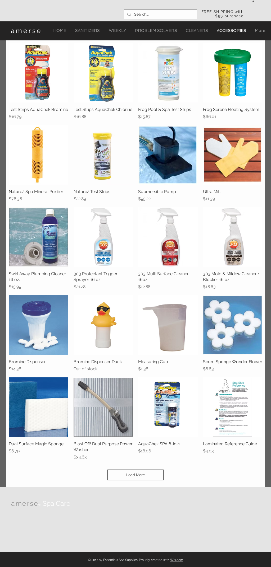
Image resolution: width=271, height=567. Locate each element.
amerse (26, 31)
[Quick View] (38, 72)
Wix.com (176, 560)
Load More (135, 475)
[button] (253, 1)
